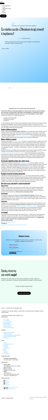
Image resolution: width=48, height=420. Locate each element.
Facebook (7, 381)
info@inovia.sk (12, 388)
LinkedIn (7, 380)
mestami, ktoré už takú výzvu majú (22, 135)
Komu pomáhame (6, 5)
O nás (3, 7)
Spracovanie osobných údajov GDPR (38, 397)
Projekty (6, 345)
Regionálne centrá (6, 8)
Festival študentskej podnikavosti (12, 335)
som (6, 319)
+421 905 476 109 (13, 387)
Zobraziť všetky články (24, 293)
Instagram (7, 384)
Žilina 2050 (6, 337)
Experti (5, 352)
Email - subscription (13, 247)
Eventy (4, 9)
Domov (13, 22)
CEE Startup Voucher (9, 332)
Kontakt (4, 12)
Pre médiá (6, 353)
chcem (8, 322)
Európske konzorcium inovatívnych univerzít (27, 206)
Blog (3, 11)
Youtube (7, 383)
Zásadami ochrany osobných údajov (30, 251)
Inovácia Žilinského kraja (10, 336)
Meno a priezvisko (13, 244)
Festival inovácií (8, 333)
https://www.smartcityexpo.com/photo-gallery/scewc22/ (13, 224)
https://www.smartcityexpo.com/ (8, 221)
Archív (19, 38)
